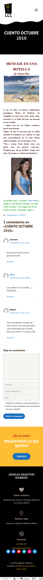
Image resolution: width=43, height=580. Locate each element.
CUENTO (21, 215)
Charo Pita (32, 200)
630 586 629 (22, 544)
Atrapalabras (12, 215)
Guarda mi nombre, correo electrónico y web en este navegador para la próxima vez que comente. (23, 406)
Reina (12, 274)
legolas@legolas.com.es (21, 548)
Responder (10, 262)
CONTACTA (21, 456)
